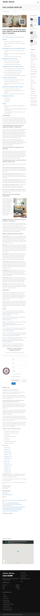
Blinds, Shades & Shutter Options (8, 95)
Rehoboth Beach (7, 464)
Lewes (5, 463)
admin (8, 35)
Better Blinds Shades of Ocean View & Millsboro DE (15, 37)
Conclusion (4, 103)
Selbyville (6, 449)
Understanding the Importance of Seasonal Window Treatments (13, 48)
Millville (5, 459)
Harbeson (6, 468)
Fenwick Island (6, 452)
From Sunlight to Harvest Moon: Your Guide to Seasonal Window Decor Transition (14, 31)
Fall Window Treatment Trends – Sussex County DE (33, 55)
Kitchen (31, 78)
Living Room (32, 80)
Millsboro (6, 461)
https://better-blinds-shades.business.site (11, 510)
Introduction (4, 39)
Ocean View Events (5, 598)
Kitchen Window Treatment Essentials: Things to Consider (33, 27)
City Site (4, 594)
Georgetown (6, 470)
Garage (31, 62)
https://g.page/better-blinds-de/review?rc (12, 502)
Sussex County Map (7, 471)
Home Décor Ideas (33, 69)
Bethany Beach (6, 456)
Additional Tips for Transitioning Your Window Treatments (12, 86)
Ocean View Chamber (6, 600)
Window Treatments (33, 95)
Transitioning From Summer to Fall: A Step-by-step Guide (12, 66)
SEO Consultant (20, 614)
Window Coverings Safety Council (7, 609)
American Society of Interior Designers (8, 604)
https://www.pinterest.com (6, 319)
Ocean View (6, 454)
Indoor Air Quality (33, 76)
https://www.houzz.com (6, 314)
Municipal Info (5, 596)
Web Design (15, 614)
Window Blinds (32, 93)
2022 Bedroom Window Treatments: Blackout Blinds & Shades (33, 43)
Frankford (6, 447)
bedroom (31, 52)
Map (9, 447)
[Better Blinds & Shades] (8, 1)
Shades (31, 86)
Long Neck (6, 466)
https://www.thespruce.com (15, 335)
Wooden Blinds (5, 270)
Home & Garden (33, 64)
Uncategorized (32, 91)
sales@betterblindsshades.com (25, 578)
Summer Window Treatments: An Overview (10, 58)
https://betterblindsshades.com (7, 494)
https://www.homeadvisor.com (7, 341)
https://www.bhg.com (17, 346)
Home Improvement (33, 71)
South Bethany (6, 458)
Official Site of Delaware (6, 602)
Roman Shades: (5, 253)
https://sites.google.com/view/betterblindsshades (13, 509)
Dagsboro (6, 451)
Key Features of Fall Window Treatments (9, 77)
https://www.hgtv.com (10, 330)
